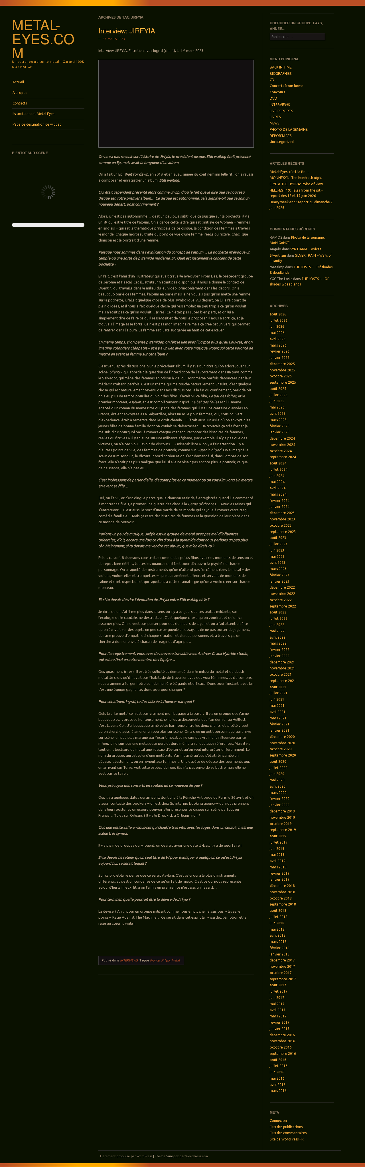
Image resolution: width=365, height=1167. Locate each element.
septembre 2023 (283, 532)
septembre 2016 (283, 1053)
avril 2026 (277, 339)
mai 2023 (277, 556)
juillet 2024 (278, 469)
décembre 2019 (282, 811)
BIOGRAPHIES (280, 73)
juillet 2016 (278, 1066)
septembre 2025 (283, 382)
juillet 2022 (278, 618)
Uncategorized (282, 142)
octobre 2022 (281, 600)
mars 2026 (278, 345)
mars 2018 (278, 941)
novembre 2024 (282, 444)
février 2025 (279, 426)
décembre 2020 (282, 737)
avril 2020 (277, 786)
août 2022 (278, 612)
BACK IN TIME (281, 67)
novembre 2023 (282, 519)
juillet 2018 (278, 917)
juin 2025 (277, 401)
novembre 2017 (282, 966)
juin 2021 (277, 699)
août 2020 (278, 761)
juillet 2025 (278, 395)
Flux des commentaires (288, 1133)
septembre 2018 (283, 904)
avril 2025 (277, 413)
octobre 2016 (281, 1047)
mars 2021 (278, 718)
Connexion (278, 1120)
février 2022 (279, 649)
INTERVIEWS (129, 960)
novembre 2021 (282, 668)
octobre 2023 (281, 525)
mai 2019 (277, 854)
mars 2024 (278, 494)
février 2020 (279, 798)
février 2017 (279, 1022)
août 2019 (278, 836)
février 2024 (279, 500)
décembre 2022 (282, 587)
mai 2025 (277, 407)
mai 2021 (277, 705)
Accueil (18, 82)
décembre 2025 (282, 364)
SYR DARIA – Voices (305, 249)
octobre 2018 (281, 898)
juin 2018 (277, 923)
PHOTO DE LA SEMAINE (289, 129)
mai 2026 (277, 333)
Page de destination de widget (37, 124)
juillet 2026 (278, 320)
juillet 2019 (278, 842)
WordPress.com (196, 1156)
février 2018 (279, 948)
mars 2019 (278, 867)
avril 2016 (277, 1084)
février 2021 (279, 724)
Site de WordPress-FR (287, 1139)
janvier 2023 (279, 581)
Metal (175, 960)
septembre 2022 (283, 606)
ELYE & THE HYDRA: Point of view (296, 184)
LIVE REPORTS (281, 111)
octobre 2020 (281, 749)
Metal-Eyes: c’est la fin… (289, 172)
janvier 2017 (279, 1029)
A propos (20, 92)
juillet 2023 (278, 544)
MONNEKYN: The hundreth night (296, 178)
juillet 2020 (278, 768)
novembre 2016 (282, 1041)
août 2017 (278, 985)
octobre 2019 (281, 824)
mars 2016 (278, 1090)
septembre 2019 (283, 830)
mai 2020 (277, 780)
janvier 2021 (279, 730)
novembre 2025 (282, 370)
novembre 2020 (282, 743)
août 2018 (278, 910)
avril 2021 (277, 712)
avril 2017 (277, 1010)
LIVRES (275, 117)
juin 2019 (277, 848)
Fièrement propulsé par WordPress (126, 1156)
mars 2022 (278, 643)
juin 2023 (277, 550)
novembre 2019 (282, 817)
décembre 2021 (282, 662)
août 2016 (278, 1060)
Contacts (20, 103)
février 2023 (279, 575)
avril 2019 (277, 861)
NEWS (274, 123)
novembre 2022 (282, 593)
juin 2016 (277, 1072)
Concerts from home (286, 86)
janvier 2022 (279, 656)
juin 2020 (277, 774)
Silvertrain (278, 255)
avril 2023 (277, 562)
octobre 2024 (281, 451)
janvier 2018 (279, 954)
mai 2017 (277, 1004)
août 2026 (278, 314)
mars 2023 (278, 569)
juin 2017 (277, 997)
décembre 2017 (282, 960)
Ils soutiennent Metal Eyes (33, 114)
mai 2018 (277, 929)
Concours (277, 92)
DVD (273, 98)
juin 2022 (277, 625)
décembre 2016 (282, 1035)
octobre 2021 (281, 674)
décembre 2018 (282, 886)
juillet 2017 (278, 991)
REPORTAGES (280, 136)
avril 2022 (277, 637)
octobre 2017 (281, 973)
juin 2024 (277, 476)
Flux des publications (286, 1127)
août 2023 (278, 538)
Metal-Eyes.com (43, 38)
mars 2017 (278, 1016)
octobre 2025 (281, 376)
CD (272, 80)
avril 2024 (277, 488)
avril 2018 (277, 935)
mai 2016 (277, 1078)
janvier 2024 (279, 506)
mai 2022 (277, 631)
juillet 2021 (278, 693)
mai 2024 (277, 482)
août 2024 (278, 463)
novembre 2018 (282, 892)
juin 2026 (277, 326)
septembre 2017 (283, 979)
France (154, 960)
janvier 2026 (279, 357)
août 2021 (278, 687)
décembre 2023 (282, 513)
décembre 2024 (282, 438)
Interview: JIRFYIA (126, 30)
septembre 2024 (283, 457)
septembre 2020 (283, 755)
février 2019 (279, 873)
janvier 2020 (279, 805)
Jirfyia (165, 960)
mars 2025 (278, 420)
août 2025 (278, 389)
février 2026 (279, 351)
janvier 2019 (279, 879)
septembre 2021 (283, 681)
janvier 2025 (279, 432)
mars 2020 (278, 792)
